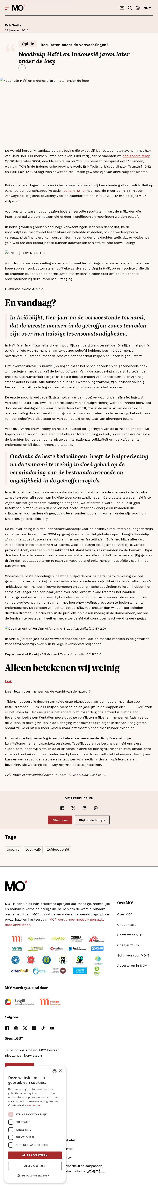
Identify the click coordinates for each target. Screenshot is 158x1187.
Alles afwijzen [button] (35, 1166)
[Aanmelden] (137, 8)
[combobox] (54, 1071)
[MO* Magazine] (18, 8)
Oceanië (13, 849)
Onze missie (126, 925)
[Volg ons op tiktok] (43, 1028)
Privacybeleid (66, 1140)
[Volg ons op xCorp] (25, 1028)
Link (8, 681)
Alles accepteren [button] (35, 1155)
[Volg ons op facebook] (7, 1028)
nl (146, 8)
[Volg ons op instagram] (16, 1028)
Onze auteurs (128, 945)
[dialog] (35, 1124)
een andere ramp (136, 156)
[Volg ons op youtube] (52, 1028)
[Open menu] (7, 8)
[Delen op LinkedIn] (84, 808)
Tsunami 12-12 (73, 191)
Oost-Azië (33, 849)
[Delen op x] (73, 808)
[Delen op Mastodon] (95, 808)
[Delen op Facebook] (62, 808)
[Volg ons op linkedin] (34, 1028)
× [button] (60, 1070)
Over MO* (124, 914)
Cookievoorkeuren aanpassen (79, 1166)
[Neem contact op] (122, 8)
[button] (35, 1176)
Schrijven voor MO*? (133, 955)
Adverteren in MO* (132, 965)
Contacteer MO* (130, 935)
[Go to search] (130, 8)
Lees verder (33, 1105)
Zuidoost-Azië (58, 849)
